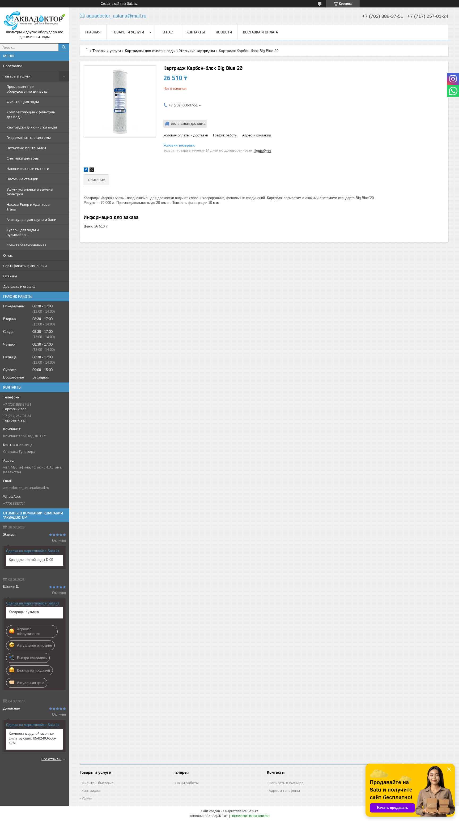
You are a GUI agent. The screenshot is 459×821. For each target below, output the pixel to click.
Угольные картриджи (197, 51)
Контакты (195, 32)
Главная (93, 32)
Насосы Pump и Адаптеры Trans (28, 207)
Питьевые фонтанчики (26, 147)
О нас (7, 255)
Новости (224, 32)
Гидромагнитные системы (29, 137)
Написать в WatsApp (286, 782)
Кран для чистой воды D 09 (31, 560)
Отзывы (10, 276)
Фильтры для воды (23, 101)
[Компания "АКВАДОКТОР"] (34, 20)
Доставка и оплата (19, 286)
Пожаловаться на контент (250, 816)
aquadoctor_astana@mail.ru (26, 487)
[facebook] (86, 171)
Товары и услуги (17, 76)
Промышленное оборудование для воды (27, 89)
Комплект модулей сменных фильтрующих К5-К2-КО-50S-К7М (32, 738)
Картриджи (91, 790)
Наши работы (187, 782)
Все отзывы (51, 758)
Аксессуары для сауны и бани (31, 219)
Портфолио (12, 65)
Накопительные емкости (28, 168)
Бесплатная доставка (188, 124)
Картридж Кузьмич (24, 612)
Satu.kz (253, 811)
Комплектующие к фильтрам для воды (31, 114)
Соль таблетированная (26, 245)
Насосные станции (22, 179)
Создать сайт (111, 4)
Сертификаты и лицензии (25, 265)
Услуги (87, 798)
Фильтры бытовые (98, 782)
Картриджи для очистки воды (32, 127)
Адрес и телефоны (284, 790)
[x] (92, 171)
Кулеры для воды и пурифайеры (23, 232)
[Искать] (63, 47)
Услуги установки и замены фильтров (30, 191)
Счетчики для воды (23, 158)
